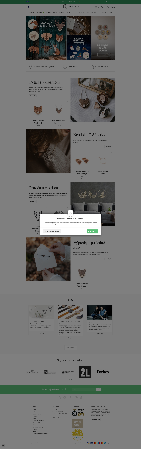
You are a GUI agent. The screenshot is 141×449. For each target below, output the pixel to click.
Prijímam (91, 231)
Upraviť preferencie (53, 231)
